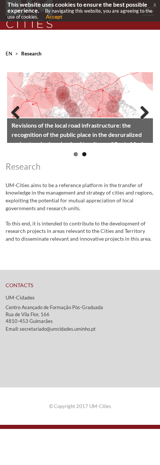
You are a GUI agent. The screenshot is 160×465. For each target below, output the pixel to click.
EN (9, 54)
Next (141, 111)
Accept (54, 16)
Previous (18, 111)
